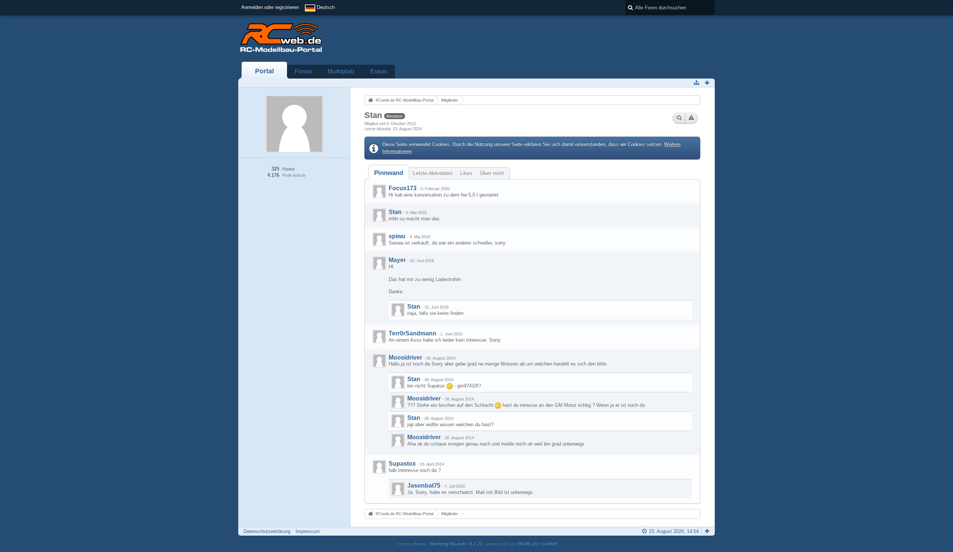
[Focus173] (379, 191)
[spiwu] (379, 239)
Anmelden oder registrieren (270, 7)
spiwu (397, 236)
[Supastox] (379, 466)
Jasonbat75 (423, 485)
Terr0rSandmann (412, 333)
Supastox (402, 463)
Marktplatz (341, 71)
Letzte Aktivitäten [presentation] (433, 173)
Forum (303, 71)
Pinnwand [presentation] (388, 172)
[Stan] (379, 215)
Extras (378, 71)
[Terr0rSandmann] (379, 336)
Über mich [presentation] (492, 173)
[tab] (388, 172)
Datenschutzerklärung (266, 531)
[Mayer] (379, 263)
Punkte (288, 169)
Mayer (397, 260)
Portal (264, 71)
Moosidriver (405, 357)
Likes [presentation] (466, 173)
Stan (395, 212)
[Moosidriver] (379, 360)
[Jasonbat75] (398, 488)
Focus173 (403, 188)
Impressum (308, 531)
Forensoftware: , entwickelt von (476, 543)
